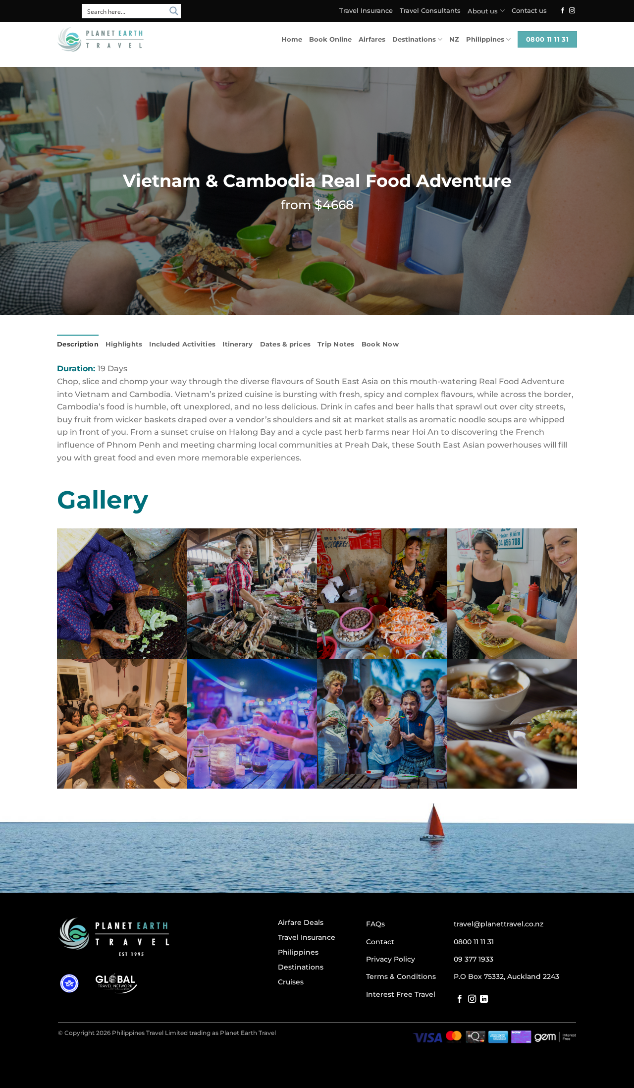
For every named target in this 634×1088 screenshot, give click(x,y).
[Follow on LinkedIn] (484, 999)
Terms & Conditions (401, 976)
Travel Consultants (430, 10)
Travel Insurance (366, 10)
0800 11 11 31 (474, 942)
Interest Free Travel (400, 994)
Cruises (291, 982)
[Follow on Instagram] (572, 10)
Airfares (372, 39)
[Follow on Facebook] (563, 10)
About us (483, 11)
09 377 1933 (473, 959)
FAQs (375, 924)
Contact (380, 942)
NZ (454, 39)
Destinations (414, 39)
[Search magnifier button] (174, 11)
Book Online (330, 39)
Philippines (485, 39)
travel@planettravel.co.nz (498, 924)
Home (291, 39)
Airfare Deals (300, 922)
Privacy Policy (390, 959)
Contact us (529, 10)
